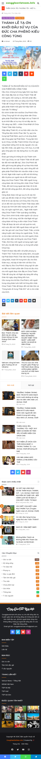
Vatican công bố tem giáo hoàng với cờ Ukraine (10, 365)
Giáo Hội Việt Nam (8, 18)
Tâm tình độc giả (9, 578)
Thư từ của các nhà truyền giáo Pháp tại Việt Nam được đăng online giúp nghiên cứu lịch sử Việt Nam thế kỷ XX (30, 368)
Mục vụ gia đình (9, 574)
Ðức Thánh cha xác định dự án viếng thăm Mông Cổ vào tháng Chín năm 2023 (10, 337)
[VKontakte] (29, 300)
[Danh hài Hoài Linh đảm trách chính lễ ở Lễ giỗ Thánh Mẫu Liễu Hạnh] (21, 724)
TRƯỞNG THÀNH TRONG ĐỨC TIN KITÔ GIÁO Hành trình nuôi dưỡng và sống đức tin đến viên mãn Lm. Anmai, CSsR (27, 397)
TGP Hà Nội (6, 688)
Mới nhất (10, 385)
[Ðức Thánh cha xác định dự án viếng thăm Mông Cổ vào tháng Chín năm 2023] (11, 325)
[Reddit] (25, 300)
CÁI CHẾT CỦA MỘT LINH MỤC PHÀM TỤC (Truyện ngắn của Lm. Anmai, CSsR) (27, 508)
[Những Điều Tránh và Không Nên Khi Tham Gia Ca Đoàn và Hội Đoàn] (8, 540)
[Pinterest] (21, 300)
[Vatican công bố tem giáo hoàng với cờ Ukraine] (11, 355)
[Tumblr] (16, 300)
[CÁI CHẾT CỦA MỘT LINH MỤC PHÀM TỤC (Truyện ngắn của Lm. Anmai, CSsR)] (8, 509)
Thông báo (7, 592)
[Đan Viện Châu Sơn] (33, 716)
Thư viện (6, 581)
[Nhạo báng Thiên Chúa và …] (33, 724)
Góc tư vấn (7, 559)
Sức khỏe (6, 588)
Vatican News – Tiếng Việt (11, 681)
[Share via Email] (34, 300)
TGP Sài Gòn (6, 695)
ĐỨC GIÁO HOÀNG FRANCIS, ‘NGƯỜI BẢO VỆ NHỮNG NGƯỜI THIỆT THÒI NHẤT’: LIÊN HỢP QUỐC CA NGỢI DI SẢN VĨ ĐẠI (29, 337)
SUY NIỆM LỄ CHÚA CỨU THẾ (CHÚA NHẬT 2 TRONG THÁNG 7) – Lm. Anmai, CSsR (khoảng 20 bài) (27, 446)
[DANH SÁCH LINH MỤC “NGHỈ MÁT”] (8, 724)
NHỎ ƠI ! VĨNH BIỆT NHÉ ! (26, 527)
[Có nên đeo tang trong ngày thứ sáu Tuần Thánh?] (8, 520)
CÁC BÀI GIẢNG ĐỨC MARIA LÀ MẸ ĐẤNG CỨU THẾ (27, 459)
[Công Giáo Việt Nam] (20, 3)
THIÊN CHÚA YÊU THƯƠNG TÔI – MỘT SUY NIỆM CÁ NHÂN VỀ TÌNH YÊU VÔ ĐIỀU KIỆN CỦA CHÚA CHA (27, 431)
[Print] (3, 304)
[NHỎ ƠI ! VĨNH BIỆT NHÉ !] (8, 530)
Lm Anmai (6, 41)
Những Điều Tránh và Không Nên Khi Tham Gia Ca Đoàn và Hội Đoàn (26, 539)
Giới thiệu (5, 646)
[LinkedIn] (12, 300)
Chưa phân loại (8, 585)
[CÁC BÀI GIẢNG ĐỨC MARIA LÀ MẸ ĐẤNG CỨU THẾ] (8, 460)
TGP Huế (5, 691)
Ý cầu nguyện (8, 596)
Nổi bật (31, 385)
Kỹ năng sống (8, 563)
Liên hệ (4, 649)
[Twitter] (8, 300)
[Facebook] (3, 300)
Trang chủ (7, 13)
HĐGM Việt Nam (8, 684)
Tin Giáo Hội (16, 13)
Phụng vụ (6, 570)
